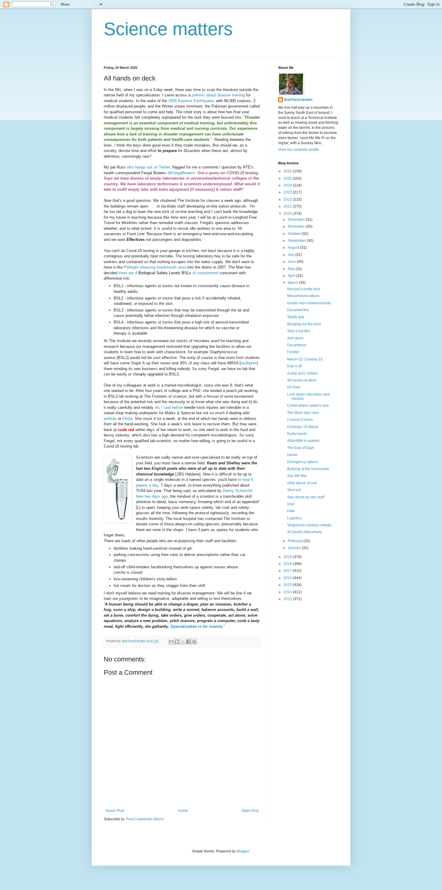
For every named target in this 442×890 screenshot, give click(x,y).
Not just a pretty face (303, 289)
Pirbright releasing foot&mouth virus (155, 267)
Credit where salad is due (308, 405)
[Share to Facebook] (189, 642)
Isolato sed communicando (309, 303)
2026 (288, 171)
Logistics (294, 518)
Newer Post (114, 811)
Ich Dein (294, 387)
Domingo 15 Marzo (302, 427)
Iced (290, 504)
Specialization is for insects (196, 626)
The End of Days (300, 448)
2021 (288, 206)
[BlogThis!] (177, 642)
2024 (288, 185)
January (295, 548)
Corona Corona (300, 420)
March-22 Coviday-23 (305, 359)
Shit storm (295, 338)
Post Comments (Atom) (145, 819)
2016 (288, 578)
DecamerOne (298, 310)
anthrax (110, 418)
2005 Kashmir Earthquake (190, 101)
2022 (288, 199)
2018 (288, 564)
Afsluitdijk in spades (303, 441)
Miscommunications (303, 296)
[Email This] (171, 642)
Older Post (250, 811)
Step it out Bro (298, 331)
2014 (288, 592)
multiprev (249, 363)
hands (292, 455)
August (294, 247)
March (293, 283)
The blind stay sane (303, 413)
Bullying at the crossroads (308, 469)
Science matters (168, 29)
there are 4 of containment (168, 273)
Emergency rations (302, 462)
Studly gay (295, 317)
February (295, 541)
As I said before (169, 407)
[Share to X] (183, 642)
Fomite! (293, 352)
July (291, 255)
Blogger (243, 851)
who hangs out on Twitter (148, 167)
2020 (288, 213)
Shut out (294, 490)
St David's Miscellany (304, 532)
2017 (288, 571)
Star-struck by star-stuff (305, 497)
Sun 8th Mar (297, 476)
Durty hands (297, 434)
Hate (291, 511)
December (297, 219)
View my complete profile (298, 149)
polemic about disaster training (218, 95)
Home (183, 811)
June (292, 262)
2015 (288, 585)
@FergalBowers (181, 173)
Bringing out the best (304, 324)
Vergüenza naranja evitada (309, 525)
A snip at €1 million (302, 373)
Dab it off (294, 366)
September (297, 240)
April (292, 276)
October (295, 234)
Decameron (296, 345)
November (297, 226)
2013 (288, 599)
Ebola (127, 418)
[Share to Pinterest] (194, 642)
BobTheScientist (298, 100)
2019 (288, 557)
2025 (288, 178)
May (292, 269)
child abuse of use (302, 483)
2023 (288, 192)
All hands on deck (301, 380)
